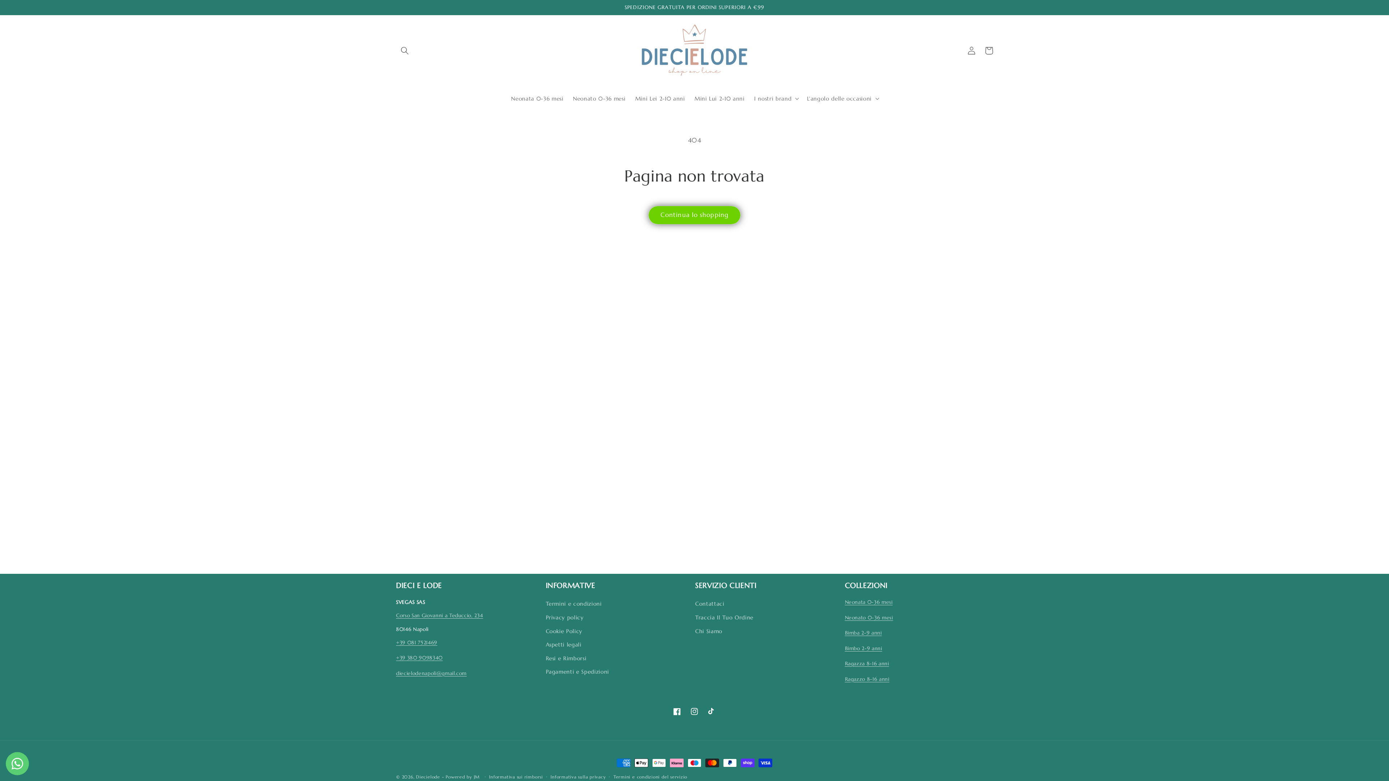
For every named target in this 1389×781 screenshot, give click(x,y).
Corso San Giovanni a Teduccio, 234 (439, 615)
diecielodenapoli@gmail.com (431, 673)
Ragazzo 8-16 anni (867, 679)
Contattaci (710, 603)
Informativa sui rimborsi (516, 777)
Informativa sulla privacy (578, 777)
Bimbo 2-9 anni (863, 648)
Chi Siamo (708, 631)
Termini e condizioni (574, 603)
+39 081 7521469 (416, 642)
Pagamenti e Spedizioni (577, 671)
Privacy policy (565, 617)
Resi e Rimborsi (566, 658)
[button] (404, 50)
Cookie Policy (564, 631)
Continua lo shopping (694, 215)
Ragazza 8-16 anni (867, 663)
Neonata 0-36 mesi (869, 602)
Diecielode (428, 777)
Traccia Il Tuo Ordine (724, 617)
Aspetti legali (564, 644)
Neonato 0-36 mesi (869, 617)
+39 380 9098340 (419, 657)
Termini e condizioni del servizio (650, 777)
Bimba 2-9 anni (863, 633)
